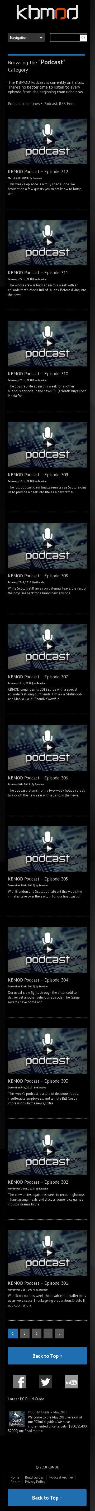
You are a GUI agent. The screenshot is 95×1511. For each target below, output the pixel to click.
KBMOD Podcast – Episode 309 (38, 474)
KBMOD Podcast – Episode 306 (38, 778)
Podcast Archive (61, 1477)
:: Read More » (33, 1431)
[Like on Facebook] (19, 1385)
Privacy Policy (35, 1482)
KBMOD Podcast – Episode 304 (38, 980)
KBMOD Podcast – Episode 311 (38, 272)
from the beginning (39, 91)
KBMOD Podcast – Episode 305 (38, 879)
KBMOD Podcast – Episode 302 (38, 1182)
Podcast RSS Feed (59, 103)
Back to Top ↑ (47, 1356)
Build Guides (34, 1477)
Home (15, 1477)
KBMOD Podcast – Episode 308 (38, 576)
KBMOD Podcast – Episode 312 (38, 171)
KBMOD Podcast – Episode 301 (38, 1283)
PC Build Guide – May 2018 (48, 1412)
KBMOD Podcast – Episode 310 (38, 373)
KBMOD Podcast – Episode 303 (38, 1081)
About (15, 1482)
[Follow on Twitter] (45, 1385)
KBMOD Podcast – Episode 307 (38, 677)
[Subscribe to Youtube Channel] (71, 1385)
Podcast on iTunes (24, 103)
